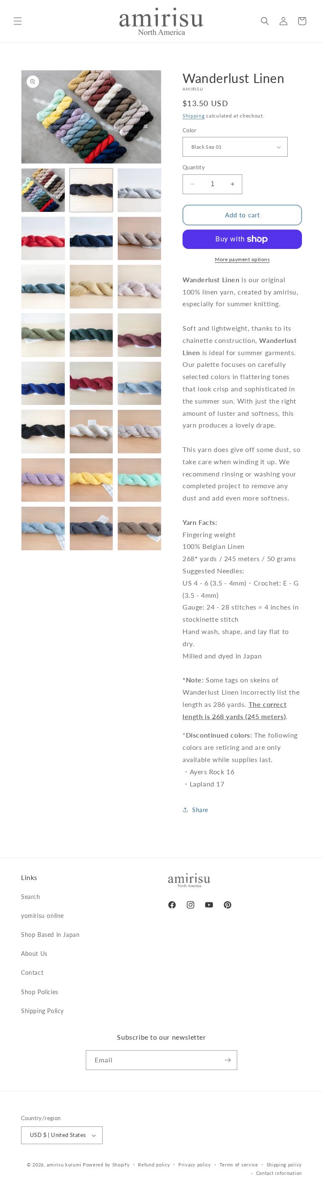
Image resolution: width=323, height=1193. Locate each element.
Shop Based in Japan (50, 934)
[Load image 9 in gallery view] (139, 287)
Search (30, 896)
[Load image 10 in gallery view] (43, 335)
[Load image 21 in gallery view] (139, 480)
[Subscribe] (227, 1060)
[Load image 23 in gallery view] (91, 528)
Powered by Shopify (106, 1164)
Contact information (279, 1173)
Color (189, 130)
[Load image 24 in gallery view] (139, 528)
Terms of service (239, 1164)
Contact (32, 972)
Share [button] (200, 809)
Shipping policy (284, 1164)
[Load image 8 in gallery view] (91, 287)
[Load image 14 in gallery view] (91, 383)
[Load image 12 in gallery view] (139, 335)
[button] (17, 21)
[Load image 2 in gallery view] (91, 190)
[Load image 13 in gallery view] (43, 383)
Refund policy (154, 1164)
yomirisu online (42, 915)
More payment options (242, 259)
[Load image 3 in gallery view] (139, 190)
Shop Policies (39, 991)
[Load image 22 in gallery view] (43, 528)
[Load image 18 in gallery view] (139, 431)
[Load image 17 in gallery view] (91, 431)
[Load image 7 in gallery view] (43, 287)
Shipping (194, 115)
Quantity (194, 167)
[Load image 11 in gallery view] (91, 335)
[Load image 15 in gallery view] (139, 383)
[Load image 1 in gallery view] (43, 190)
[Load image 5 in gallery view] (91, 239)
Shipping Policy (42, 1010)
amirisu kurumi (64, 1164)
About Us (34, 953)
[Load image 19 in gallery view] (43, 480)
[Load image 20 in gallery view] (91, 480)
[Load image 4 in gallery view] (43, 239)
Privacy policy (194, 1164)
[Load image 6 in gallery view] (139, 239)
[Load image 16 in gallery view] (43, 431)
